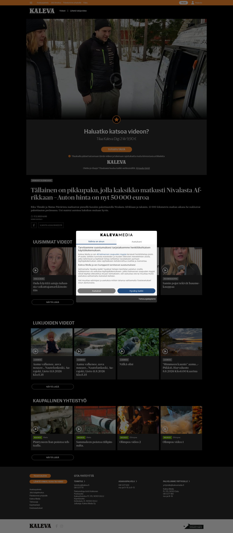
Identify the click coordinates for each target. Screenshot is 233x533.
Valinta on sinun (96, 241)
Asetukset (96, 290)
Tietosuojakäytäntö (147, 299)
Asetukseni (137, 241)
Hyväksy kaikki (136, 290)
